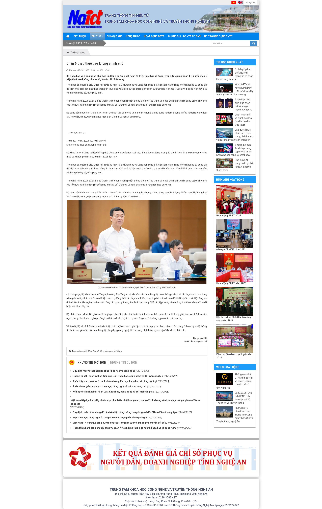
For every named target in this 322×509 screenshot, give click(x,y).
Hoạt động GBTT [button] (154, 36)
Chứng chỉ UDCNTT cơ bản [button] (184, 36)
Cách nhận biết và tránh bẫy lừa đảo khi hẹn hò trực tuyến (243, 119)
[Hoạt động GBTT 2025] (234, 199)
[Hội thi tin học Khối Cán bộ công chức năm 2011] (234, 301)
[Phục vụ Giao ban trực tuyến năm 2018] (234, 338)
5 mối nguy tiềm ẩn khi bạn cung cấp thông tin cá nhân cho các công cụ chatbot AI (234, 150)
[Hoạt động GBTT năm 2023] (234, 267)
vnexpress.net (200, 341)
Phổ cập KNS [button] (114, 36)
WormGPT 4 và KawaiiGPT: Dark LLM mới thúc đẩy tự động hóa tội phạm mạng (234, 89)
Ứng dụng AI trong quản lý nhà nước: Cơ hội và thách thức (234, 165)
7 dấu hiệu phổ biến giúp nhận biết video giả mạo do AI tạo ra (243, 104)
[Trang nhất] (68, 36)
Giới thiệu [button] (79, 36)
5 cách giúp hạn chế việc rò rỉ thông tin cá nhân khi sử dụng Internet (234, 74)
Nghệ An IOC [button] (133, 36)
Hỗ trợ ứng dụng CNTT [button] (218, 36)
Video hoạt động (227, 367)
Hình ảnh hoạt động (230, 179)
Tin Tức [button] (96, 36)
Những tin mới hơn (91, 362)
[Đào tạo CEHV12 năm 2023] (234, 233)
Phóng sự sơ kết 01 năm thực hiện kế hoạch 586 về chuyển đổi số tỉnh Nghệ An (234, 381)
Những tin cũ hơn (123, 362)
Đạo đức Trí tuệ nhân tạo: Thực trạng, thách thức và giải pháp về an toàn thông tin (234, 134)
